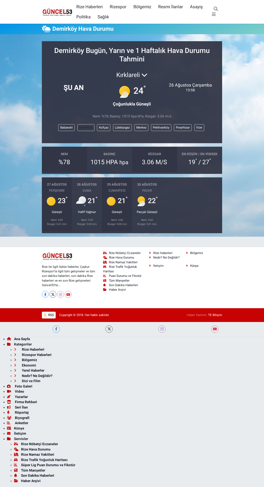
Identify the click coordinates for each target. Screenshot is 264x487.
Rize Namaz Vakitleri (123, 262)
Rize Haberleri (89, 6)
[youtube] (214, 329)
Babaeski (66, 127)
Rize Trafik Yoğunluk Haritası (44, 460)
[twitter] (109, 329)
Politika (83, 16)
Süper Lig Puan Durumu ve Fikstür (48, 465)
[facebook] (56, 329)
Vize (199, 127)
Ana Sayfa (22, 339)
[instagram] (162, 329)
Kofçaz (103, 127)
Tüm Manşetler (119, 280)
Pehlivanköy (161, 127)
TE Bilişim (215, 315)
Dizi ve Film (30, 381)
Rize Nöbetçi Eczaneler (125, 253)
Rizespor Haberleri (36, 355)
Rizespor (118, 6)
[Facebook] (45, 294)
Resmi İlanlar (170, 6)
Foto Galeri (23, 386)
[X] (53, 294)
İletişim (158, 266)
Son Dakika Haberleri (123, 285)
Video (19, 391)
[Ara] (216, 9)
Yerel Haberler (32, 370)
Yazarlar (21, 397)
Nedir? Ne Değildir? (166, 257)
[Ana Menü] (214, 14)
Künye (194, 266)
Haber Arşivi (117, 289)
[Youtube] (68, 294)
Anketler (21, 423)
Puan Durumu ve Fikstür (125, 276)
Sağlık (103, 16)
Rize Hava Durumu (121, 257)
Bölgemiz (142, 6)
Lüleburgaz (122, 127)
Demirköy (85, 127)
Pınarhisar (183, 127)
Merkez (141, 127)
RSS (50, 315)
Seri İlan (21, 407)
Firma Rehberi (25, 402)
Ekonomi (28, 365)
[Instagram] (60, 294)
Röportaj (21, 412)
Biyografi (21, 418)
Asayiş (196, 6)
